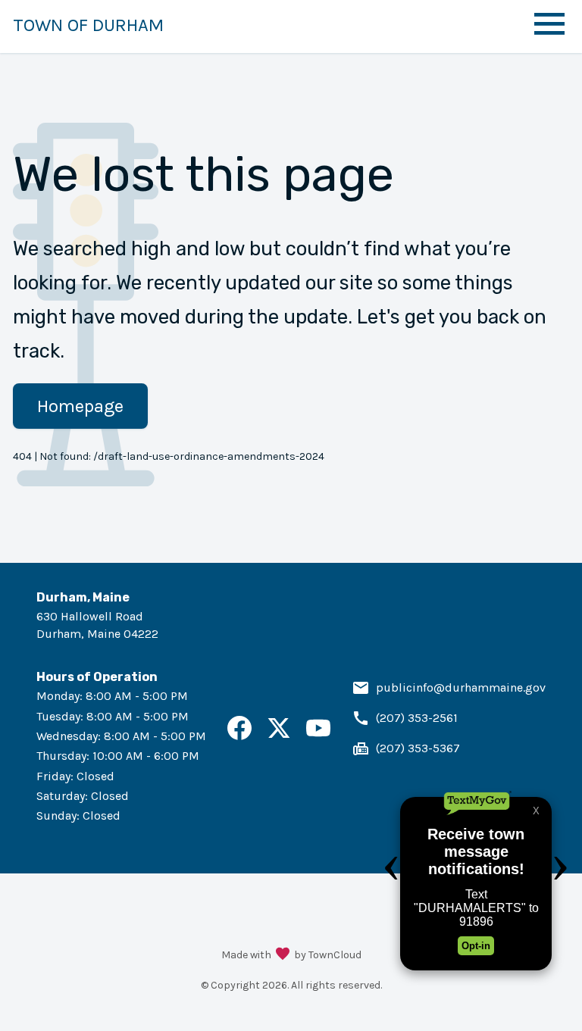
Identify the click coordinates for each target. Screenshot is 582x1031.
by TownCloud (327, 954)
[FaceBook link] (239, 736)
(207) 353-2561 (417, 718)
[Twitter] (279, 736)
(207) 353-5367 (418, 748)
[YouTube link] (318, 736)
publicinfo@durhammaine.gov (461, 687)
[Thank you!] (282, 955)
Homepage (80, 406)
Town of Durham (88, 25)
